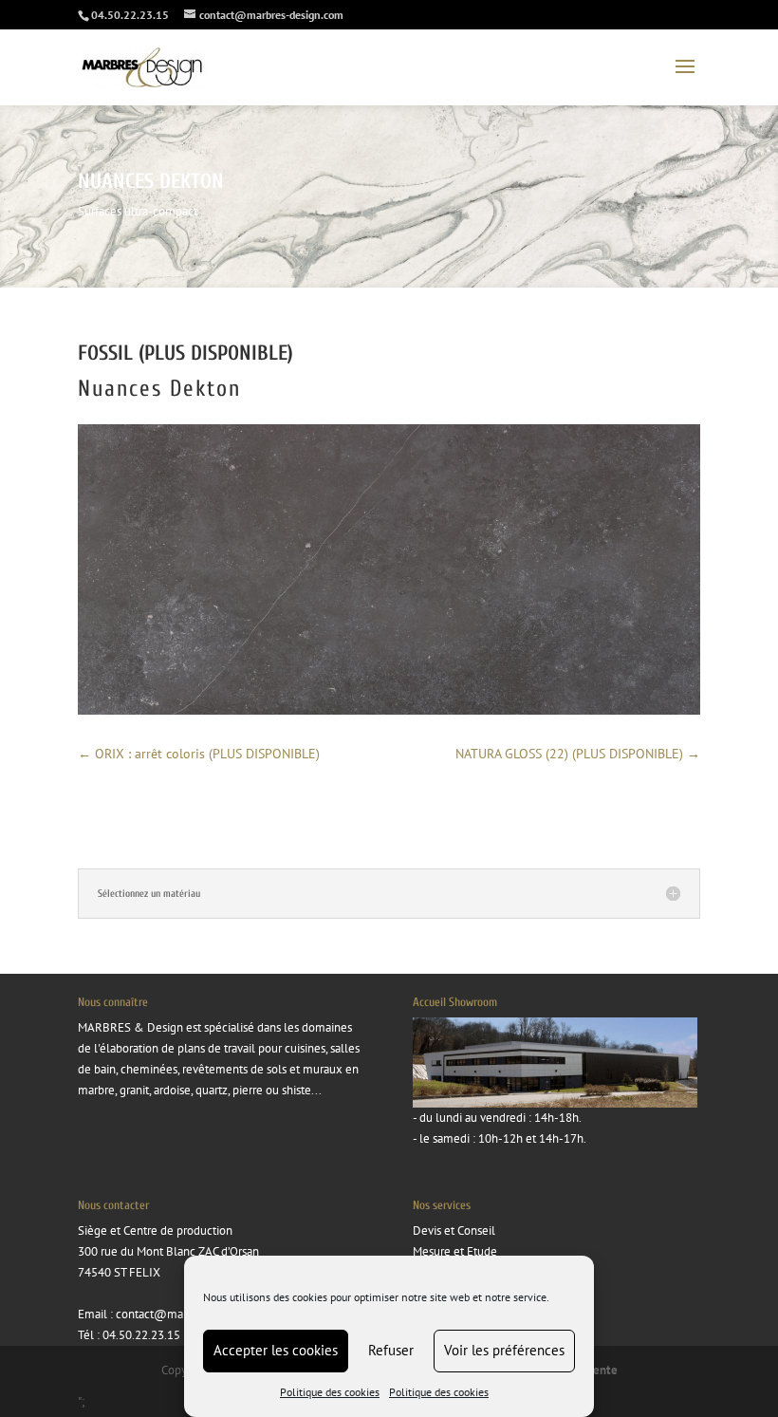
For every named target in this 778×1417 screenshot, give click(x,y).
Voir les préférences (504, 1350)
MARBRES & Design (130, 1027)
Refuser (391, 1350)
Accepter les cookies (275, 1350)
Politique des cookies (330, 1392)
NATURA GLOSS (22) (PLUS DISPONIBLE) (577, 753)
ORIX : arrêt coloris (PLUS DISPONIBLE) (199, 753)
